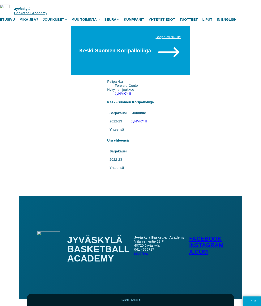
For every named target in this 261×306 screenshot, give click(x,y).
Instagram (206, 245)
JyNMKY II (123, 94)
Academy (39, 13)
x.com (198, 252)
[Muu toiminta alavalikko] (99, 20)
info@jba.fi (142, 253)
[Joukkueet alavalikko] (66, 20)
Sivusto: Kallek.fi (130, 299)
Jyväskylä (22, 9)
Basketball (23, 13)
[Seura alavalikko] (118, 20)
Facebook (205, 239)
